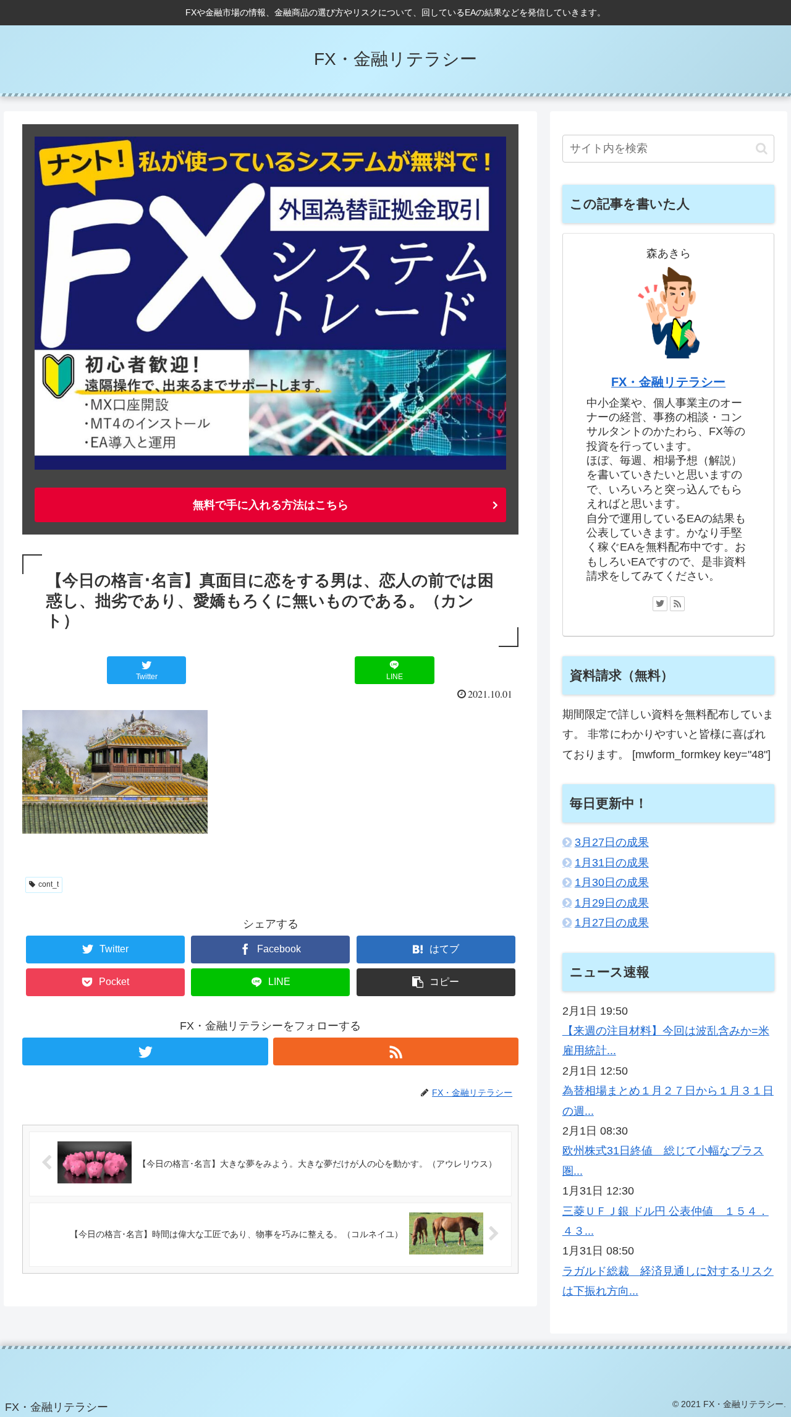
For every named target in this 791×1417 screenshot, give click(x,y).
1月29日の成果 (612, 903)
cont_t (48, 884)
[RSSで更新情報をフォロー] (395, 1051)
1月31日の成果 (612, 863)
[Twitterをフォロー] (145, 1051)
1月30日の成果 (612, 882)
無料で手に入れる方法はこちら (271, 505)
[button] (761, 149)
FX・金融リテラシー (668, 382)
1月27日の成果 (612, 922)
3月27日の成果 (612, 842)
